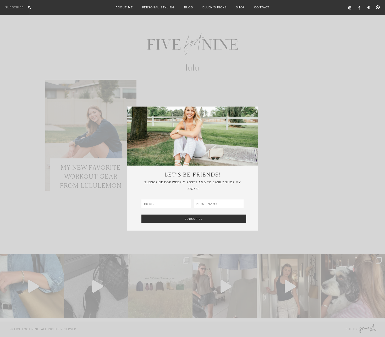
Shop (240, 7)
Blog (188, 7)
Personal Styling (158, 7)
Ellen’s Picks (214, 7)
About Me (124, 7)
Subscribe (14, 7)
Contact (262, 7)
